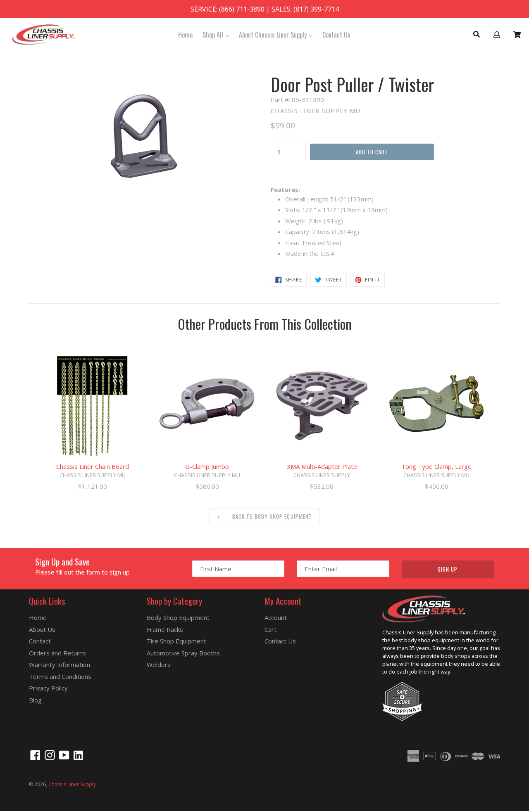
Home (185, 35)
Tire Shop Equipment (176, 641)
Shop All (218, 34)
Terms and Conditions (60, 676)
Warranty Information (59, 664)
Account (275, 617)
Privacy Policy (48, 688)
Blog (35, 700)
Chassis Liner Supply (72, 784)
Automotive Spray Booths (183, 653)
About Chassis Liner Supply (278, 34)
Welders (159, 664)
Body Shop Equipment (178, 617)
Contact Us (336, 35)
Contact (40, 641)
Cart (270, 629)
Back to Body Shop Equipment (271, 516)
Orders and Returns (57, 653)
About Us (42, 629)
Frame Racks (165, 629)
